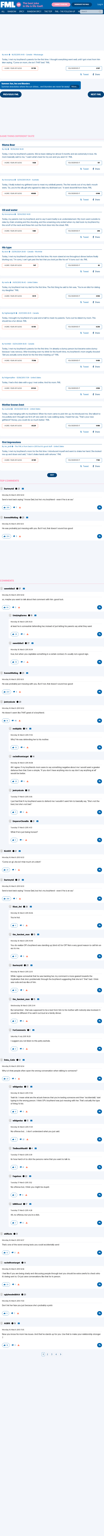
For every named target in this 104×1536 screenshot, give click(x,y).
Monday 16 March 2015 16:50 (13, 595)
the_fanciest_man (21, 935)
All (3, 12)
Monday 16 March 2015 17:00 (13, 1301)
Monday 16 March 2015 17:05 (22, 735)
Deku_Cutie (9, 1060)
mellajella (17, 729)
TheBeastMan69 (20, 1149)
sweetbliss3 (9, 589)
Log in (100, 5)
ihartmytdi (9, 489)
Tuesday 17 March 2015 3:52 (21, 1183)
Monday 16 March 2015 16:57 (13, 1240)
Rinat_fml (17, 907)
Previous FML (11, 95)
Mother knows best (13, 405)
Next (52, 475)
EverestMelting (11, 518)
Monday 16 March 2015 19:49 (22, 941)
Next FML (96, 95)
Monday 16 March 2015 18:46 (22, 913)
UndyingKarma (20, 616)
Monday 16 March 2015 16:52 (13, 708)
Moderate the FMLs (81, 4)
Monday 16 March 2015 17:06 (22, 1093)
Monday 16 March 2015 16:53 (13, 495)
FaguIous (17, 1176)
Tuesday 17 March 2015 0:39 (21, 1155)
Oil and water (10, 210)
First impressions (11, 442)
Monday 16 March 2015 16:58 (13, 1269)
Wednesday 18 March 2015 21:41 (23, 1006)
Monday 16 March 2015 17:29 (22, 1127)
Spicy (21, 12)
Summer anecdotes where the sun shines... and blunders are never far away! (40, 85)
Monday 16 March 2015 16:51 (13, 524)
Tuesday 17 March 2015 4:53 (21, 828)
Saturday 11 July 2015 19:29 (21, 1037)
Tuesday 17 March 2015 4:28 (21, 1210)
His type (7, 247)
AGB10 (7, 1324)
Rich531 (7, 851)
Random (12, 12)
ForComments (19, 1030)
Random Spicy (34, 12)
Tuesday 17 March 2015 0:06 (21, 797)
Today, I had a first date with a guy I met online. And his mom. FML (31, 383)
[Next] (60, 1354)
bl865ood (17, 1204)
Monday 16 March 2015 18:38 (22, 763)
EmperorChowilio (21, 821)
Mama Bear (8, 145)
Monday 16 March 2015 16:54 (22, 650)
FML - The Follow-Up (65, 12)
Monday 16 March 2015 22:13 (22, 972)
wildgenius (18, 1087)
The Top (48, 12)
